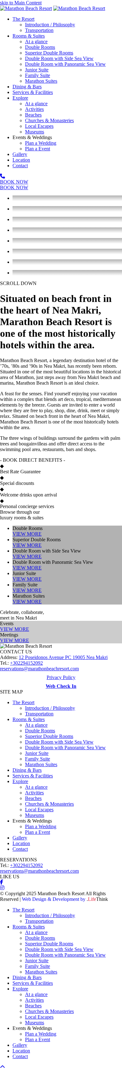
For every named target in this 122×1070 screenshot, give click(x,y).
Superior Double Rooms (49, 736)
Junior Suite (36, 753)
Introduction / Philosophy (50, 708)
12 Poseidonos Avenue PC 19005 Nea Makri (63, 657)
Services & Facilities (33, 775)
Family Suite (37, 758)
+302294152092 (26, 663)
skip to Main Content (21, 2)
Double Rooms (40, 730)
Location (21, 843)
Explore (20, 781)
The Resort (23, 702)
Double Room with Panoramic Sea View (65, 747)
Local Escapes (39, 809)
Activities (34, 792)
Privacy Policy (61, 677)
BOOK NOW (14, 181)
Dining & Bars (27, 770)
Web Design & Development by (65, 899)
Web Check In (61, 686)
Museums (34, 815)
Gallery (20, 837)
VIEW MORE (27, 534)
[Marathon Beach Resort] (26, 8)
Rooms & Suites (29, 719)
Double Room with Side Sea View (59, 742)
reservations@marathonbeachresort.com (39, 668)
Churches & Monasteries (49, 804)
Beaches (33, 798)
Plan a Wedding (40, 826)
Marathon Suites (41, 764)
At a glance (36, 725)
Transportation (39, 713)
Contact (20, 849)
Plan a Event (37, 832)
